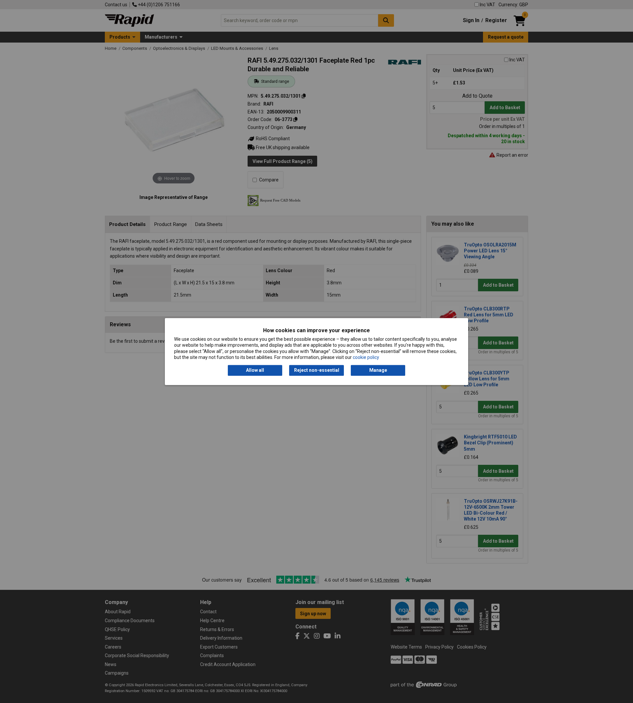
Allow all (255, 370)
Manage (378, 370)
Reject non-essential (316, 370)
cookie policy (366, 357)
